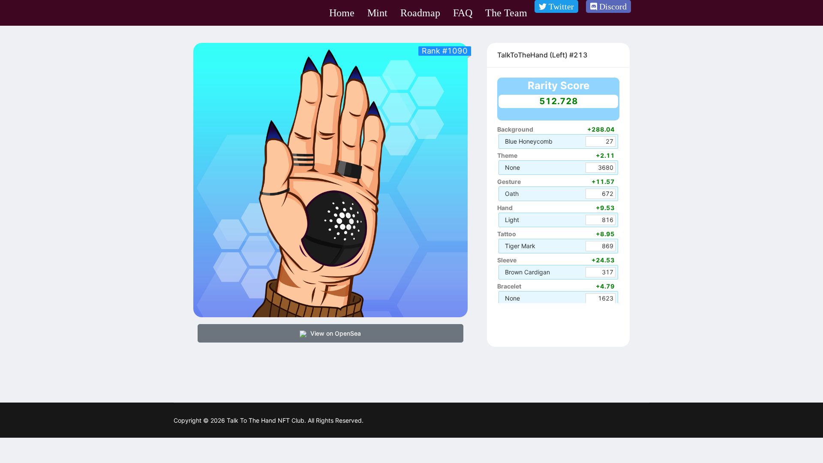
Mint (377, 12)
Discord (612, 6)
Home (341, 12)
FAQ (462, 12)
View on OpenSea (335, 333)
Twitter (560, 6)
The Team (506, 12)
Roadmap (420, 12)
